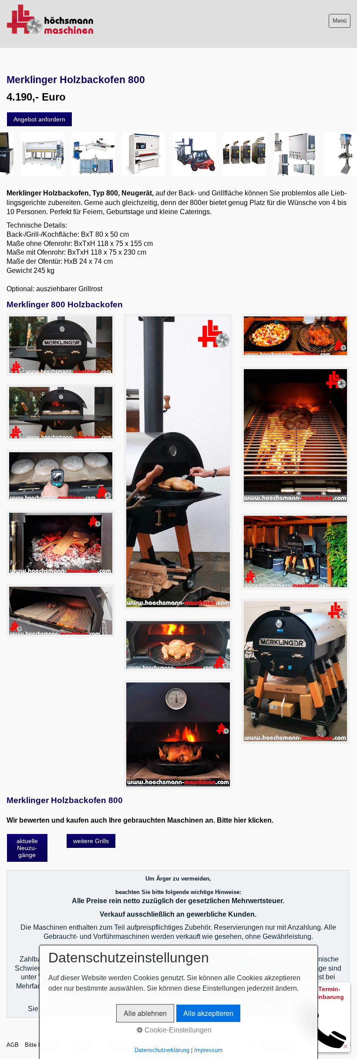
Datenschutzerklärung (162, 1050)
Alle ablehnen (145, 1013)
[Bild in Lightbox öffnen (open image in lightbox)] (61, 345)
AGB (13, 1045)
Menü (340, 20)
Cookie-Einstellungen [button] (177, 1030)
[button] (39, 119)
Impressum (208, 1050)
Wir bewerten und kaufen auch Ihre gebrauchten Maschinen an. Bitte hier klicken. (140, 820)
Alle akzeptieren (208, 1013)
